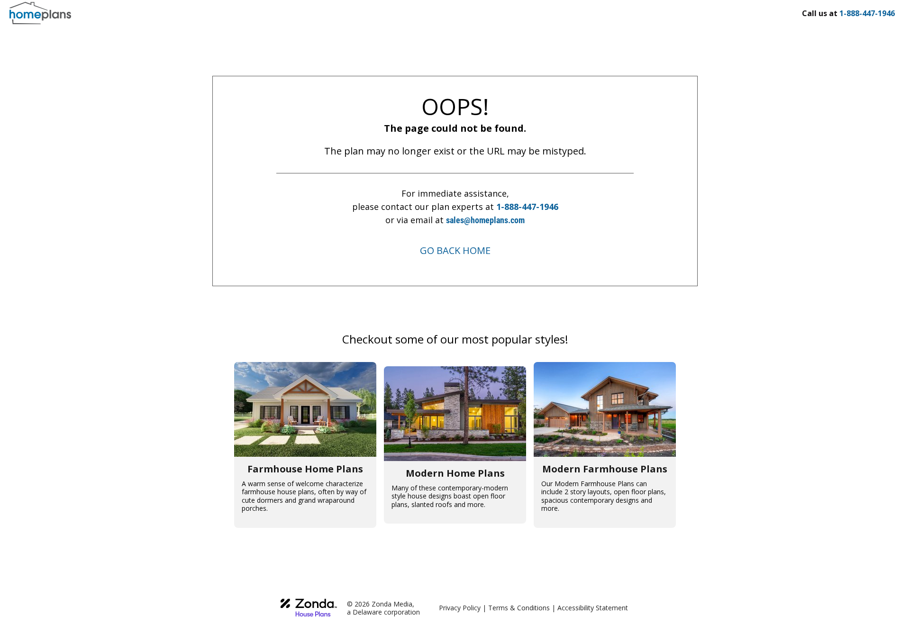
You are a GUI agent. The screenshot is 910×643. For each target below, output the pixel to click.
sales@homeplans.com (485, 220)
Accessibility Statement (592, 607)
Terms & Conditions (519, 607)
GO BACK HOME (455, 250)
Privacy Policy (460, 607)
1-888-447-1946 (527, 206)
